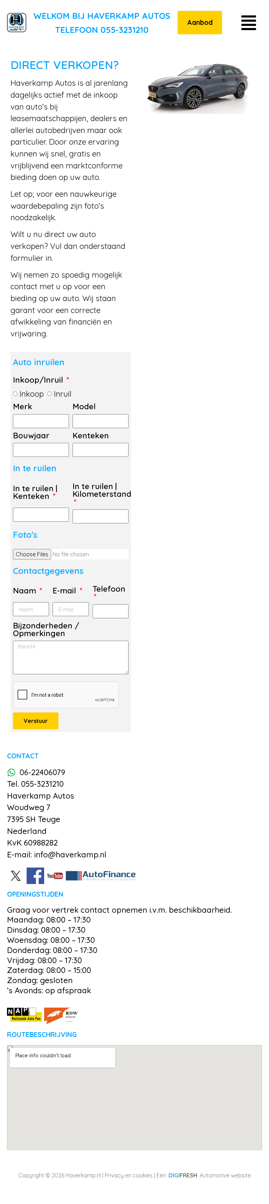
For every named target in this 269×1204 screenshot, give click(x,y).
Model (84, 407)
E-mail (65, 591)
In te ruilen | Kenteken (35, 493)
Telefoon (108, 589)
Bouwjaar (31, 436)
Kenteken (91, 436)
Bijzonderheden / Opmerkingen (46, 630)
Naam (25, 591)
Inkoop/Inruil (39, 380)
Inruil (62, 394)
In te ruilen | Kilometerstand (102, 490)
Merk (22, 407)
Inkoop (32, 394)
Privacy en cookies (129, 1175)
